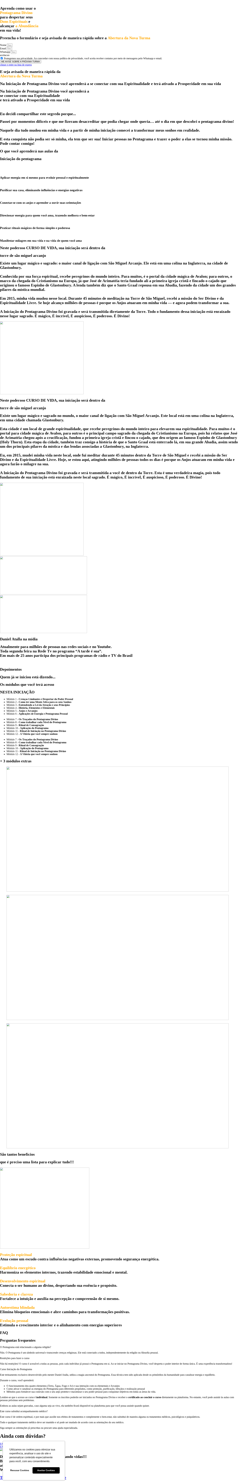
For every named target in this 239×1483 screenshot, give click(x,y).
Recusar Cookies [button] (19, 1470)
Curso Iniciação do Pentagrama (16, 1369)
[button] (119, 1347)
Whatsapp (5, 51)
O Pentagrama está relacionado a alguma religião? (25, 1347)
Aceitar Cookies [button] (46, 1470)
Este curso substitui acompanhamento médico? (24, 1411)
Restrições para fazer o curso (14, 1358)
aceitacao (4, 55)
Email (3, 48)
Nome (3, 45)
